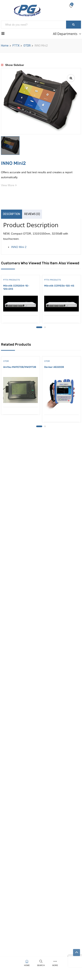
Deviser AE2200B (54, 367)
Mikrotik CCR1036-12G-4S (59, 285)
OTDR (27, 45)
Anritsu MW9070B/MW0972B (19, 367)
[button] (9, 961)
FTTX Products (11, 280)
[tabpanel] (20, 300)
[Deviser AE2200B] (61, 394)
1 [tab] (39, 327)
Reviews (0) (32, 214)
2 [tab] (45, 327)
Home (5, 45)
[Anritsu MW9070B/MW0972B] (20, 390)
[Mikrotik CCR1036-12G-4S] (61, 304)
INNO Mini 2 (18, 247)
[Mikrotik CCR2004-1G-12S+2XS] (20, 304)
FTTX (16, 45)
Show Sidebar (14, 65)
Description (11, 214)
